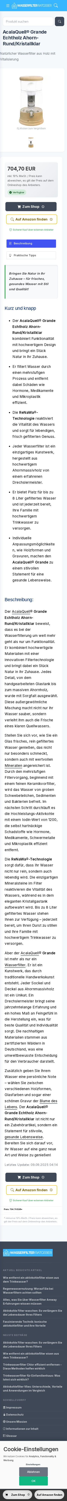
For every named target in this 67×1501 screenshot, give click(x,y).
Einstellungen (33, 1464)
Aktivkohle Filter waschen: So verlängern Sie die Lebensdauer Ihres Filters (32, 1312)
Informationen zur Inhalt (22, 1428)
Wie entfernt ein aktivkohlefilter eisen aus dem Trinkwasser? (31, 1279)
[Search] (55, 5)
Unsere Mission (16, 1421)
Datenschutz (15, 1414)
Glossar (11, 1435)
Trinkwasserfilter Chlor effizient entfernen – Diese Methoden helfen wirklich (32, 1366)
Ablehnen (33, 1472)
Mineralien (13, 765)
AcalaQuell (21, 611)
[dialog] (33, 1465)
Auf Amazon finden (31, 219)
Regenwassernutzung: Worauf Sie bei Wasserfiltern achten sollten (28, 1290)
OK (33, 1481)
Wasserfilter (15, 965)
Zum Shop (30, 207)
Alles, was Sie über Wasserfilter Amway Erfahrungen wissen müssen (30, 1301)
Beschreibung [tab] (23, 243)
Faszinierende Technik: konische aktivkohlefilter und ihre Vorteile (25, 1323)
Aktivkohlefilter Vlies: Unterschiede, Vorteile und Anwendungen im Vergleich (32, 1388)
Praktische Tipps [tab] (25, 255)
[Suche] (59, 21)
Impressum (14, 1407)
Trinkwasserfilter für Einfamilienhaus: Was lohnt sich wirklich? (31, 1377)
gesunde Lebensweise (24, 1137)
